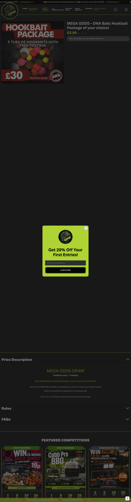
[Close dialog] (86, 228)
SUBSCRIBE (65, 270)
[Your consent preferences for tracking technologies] (127, 498)
